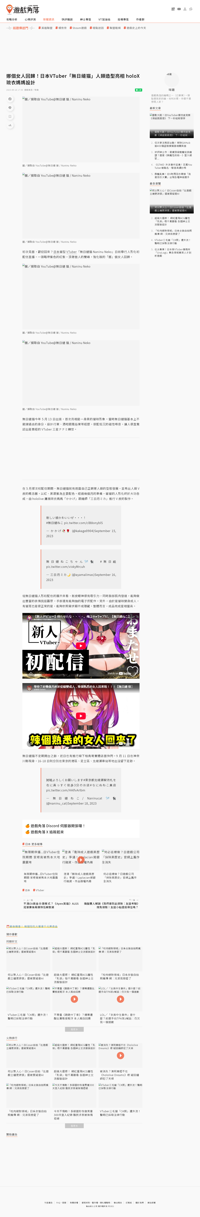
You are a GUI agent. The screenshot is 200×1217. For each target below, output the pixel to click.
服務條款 (86, 1202)
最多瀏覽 (155, 183)
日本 (27, 890)
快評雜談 (67, 19)
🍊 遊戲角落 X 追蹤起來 (44, 831)
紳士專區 (85, 19)
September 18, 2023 (82, 803)
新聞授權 (74, 1202)
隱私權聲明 (105, 1202)
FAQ (58, 1202)
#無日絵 (108, 561)
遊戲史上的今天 (136, 28)
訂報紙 (129, 1202)
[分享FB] (10, 98)
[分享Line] (10, 107)
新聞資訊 (48, 19)
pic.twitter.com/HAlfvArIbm (65, 790)
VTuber (40, 890)
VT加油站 (104, 19)
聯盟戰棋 (115, 28)
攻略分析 (11, 19)
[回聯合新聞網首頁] (9, 10)
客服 (64, 1202)
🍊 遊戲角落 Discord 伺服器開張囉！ (55, 825)
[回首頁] (22, 10)
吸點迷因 (98, 28)
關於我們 (140, 1202)
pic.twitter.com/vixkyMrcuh (65, 566)
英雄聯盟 (47, 28)
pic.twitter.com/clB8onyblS (83, 523)
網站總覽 (151, 1202)
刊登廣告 (49, 1202)
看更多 (74, 1029)
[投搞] (173, 9)
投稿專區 (123, 19)
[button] (191, 9)
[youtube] (179, 9)
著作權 (95, 1202)
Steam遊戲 (80, 28)
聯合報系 (118, 1202)
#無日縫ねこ (54, 523)
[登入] (185, 9)
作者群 (140, 19)
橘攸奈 (62, 28)
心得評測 (30, 19)
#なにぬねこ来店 (103, 785)
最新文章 (155, 108)
